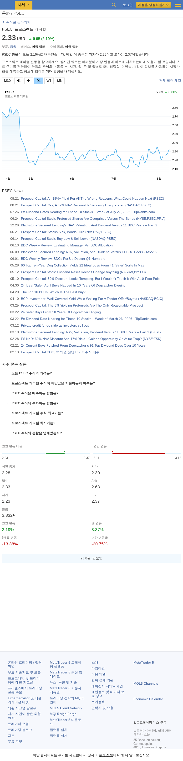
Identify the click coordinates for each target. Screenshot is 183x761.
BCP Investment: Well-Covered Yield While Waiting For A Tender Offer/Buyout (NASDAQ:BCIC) (92, 299)
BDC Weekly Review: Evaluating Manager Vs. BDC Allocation (67, 245)
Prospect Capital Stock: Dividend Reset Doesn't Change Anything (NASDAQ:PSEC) (83, 272)
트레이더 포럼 (18, 724)
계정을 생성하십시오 (153, 5)
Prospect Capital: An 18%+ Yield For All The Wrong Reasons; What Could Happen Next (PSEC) (92, 198)
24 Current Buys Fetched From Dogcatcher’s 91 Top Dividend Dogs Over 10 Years (83, 345)
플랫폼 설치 (58, 730)
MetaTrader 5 (143, 662)
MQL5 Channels (145, 683)
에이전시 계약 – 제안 (107, 686)
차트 (11, 736)
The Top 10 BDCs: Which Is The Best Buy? (53, 292)
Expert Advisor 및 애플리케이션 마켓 (24, 700)
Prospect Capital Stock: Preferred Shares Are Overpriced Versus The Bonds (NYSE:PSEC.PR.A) (93, 218)
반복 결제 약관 (102, 680)
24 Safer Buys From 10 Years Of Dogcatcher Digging (61, 312)
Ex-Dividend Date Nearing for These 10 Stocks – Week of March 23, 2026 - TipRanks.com (89, 319)
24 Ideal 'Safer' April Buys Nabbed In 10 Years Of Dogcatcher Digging (73, 285)
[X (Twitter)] (151, 716)
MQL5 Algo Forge (63, 714)
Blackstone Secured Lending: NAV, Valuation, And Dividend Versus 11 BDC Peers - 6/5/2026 (90, 252)
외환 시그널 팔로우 (22, 708)
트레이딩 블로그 (20, 730)
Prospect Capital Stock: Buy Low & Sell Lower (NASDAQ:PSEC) (69, 238)
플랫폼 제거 (58, 736)
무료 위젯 (15, 741)
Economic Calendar (148, 699)
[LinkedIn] (167, 716)
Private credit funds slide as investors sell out (55, 325)
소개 (95, 662)
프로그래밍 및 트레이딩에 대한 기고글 (24, 680)
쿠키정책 (98, 702)
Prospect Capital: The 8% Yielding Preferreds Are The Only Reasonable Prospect (82, 305)
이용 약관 (99, 674)
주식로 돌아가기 (18, 22)
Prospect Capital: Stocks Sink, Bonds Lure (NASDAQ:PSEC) (66, 232)
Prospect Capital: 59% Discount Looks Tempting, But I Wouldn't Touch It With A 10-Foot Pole (90, 279)
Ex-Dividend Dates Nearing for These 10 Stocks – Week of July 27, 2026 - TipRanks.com (88, 212)
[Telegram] (144, 716)
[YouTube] (159, 716)
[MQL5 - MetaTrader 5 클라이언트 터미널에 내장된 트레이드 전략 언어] (7, 5)
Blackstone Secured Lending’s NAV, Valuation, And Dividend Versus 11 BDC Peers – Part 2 (89, 225)
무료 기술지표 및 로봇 (24, 672)
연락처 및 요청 (102, 708)
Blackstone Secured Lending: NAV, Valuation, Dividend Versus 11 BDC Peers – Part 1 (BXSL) (91, 332)
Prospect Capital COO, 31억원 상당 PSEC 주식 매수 (60, 352)
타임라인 (98, 668)
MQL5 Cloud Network (66, 708)
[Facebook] (136, 716)
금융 (13, 46)
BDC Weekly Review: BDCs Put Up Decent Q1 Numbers (63, 259)
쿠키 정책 (106, 755)
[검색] (114, 5)
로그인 (128, 5)
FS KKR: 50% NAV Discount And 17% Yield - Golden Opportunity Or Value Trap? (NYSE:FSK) (91, 339)
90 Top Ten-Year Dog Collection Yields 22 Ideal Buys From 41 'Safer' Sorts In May (82, 265)
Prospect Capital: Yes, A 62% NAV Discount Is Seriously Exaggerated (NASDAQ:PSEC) (86, 205)
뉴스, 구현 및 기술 (63, 682)
